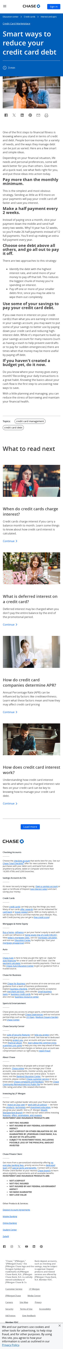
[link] (4, 1247)
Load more (30, 827)
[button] (59, 1325)
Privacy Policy (10, 1345)
